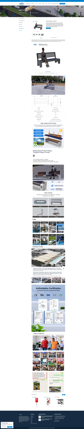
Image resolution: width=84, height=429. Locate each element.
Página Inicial (28, 3)
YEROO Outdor (21, 26)
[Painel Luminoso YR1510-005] (37, 401)
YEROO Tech (20, 24)
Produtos (36, 3)
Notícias (43, 3)
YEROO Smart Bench (31, 12)
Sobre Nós (32, 3)
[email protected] (57, 421)
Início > (20, 18)
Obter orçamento (62, 3)
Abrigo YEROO (20, 22)
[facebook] (61, 0)
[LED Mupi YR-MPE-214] (48, 401)
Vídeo (46, 3)
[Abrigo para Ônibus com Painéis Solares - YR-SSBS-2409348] (59, 401)
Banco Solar (36, 12)
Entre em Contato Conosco (54, 3)
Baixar (49, 3)
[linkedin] (63, 0)
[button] (62, 394)
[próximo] (44, 35)
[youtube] (64, 0)
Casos (40, 3)
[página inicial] (21, 3)
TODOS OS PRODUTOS (22, 20)
